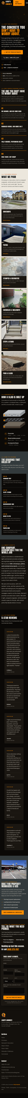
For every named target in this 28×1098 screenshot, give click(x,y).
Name (5, 963)
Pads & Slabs (4, 1048)
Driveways (4, 1040)
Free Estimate (5, 1069)
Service (5, 978)
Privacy (3, 1087)
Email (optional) (18, 971)
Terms (7, 1087)
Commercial (4, 1054)
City (16, 978)
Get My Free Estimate (13, 52)
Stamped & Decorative (7, 1043)
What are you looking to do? (12, 985)
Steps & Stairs (5, 1045)
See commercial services (13, 912)
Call (12, 57)
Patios (3, 1037)
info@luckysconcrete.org (8, 1067)
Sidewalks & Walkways (7, 1051)
